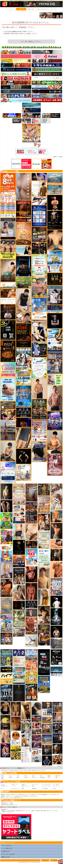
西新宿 (49, 776)
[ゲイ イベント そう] (26, 710)
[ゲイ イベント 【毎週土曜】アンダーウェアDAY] (31, 544)
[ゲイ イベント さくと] (8, 450)
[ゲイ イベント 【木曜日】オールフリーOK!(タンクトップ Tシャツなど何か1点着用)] (57, 706)
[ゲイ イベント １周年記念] (23, 437)
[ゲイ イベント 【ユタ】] (56, 569)
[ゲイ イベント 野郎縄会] (31, 625)
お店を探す (21, 9)
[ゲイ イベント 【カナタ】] (31, 532)
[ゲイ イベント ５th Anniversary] (8, 472)
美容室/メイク (4, 785)
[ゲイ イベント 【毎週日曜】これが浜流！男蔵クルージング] (37, 718)
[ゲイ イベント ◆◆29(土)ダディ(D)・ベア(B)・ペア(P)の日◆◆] (6, 506)
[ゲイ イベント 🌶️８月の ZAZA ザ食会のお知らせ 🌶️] (31, 512)
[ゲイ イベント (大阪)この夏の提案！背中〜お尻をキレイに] (55, 295)
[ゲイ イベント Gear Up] (19, 576)
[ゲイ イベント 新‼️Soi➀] (39, 287)
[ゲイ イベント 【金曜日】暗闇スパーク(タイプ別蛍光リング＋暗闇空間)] (39, 234)
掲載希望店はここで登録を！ (7, 803)
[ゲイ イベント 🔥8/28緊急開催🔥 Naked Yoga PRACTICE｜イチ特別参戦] (23, 335)
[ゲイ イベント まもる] (44, 614)
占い (2, 788)
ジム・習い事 (56, 784)
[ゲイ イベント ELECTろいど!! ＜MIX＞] (23, 396)
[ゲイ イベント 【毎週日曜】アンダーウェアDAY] (37, 745)
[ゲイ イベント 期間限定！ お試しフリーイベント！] (8, 405)
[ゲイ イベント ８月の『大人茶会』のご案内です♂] (39, 409)
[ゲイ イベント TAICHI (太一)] (47, 760)
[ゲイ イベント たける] (16, 723)
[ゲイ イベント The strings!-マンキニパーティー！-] (37, 752)
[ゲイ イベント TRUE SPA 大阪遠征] (55, 379)
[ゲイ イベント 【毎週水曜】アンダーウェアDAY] (37, 738)
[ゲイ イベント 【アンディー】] (56, 543)
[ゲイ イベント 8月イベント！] (55, 308)
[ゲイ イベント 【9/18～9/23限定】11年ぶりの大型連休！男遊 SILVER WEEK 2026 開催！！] (57, 738)
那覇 (2, 779)
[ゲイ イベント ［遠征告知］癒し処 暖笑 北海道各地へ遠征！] (55, 442)
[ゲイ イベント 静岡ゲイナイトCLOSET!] (56, 586)
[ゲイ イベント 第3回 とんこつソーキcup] (19, 675)
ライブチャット (56, 785)
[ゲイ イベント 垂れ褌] (19, 618)
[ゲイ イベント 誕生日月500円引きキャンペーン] (6, 606)
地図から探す (31, 9)
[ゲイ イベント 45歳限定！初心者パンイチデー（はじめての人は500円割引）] (19, 561)
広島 (49, 777)
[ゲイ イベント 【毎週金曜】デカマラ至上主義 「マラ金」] (8, 414)
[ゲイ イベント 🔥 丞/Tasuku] (37, 731)
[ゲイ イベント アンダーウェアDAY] (31, 604)
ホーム (10, 9)
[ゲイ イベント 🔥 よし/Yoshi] (47, 705)
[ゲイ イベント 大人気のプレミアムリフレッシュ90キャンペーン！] (39, 176)
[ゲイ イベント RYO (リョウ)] (55, 202)
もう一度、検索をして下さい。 (31, 41)
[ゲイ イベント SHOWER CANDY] (55, 420)
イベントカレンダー (52, 9)
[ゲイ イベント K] (26, 740)
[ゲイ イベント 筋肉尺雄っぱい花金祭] (8, 249)
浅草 (26, 776)
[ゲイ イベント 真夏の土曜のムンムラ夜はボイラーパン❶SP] (44, 634)
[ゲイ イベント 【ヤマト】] (56, 516)
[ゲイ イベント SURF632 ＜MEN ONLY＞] (6, 623)
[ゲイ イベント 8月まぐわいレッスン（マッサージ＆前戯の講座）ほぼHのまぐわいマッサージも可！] (19, 632)
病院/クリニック (25, 785)
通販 (23, 788)
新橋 (33, 776)
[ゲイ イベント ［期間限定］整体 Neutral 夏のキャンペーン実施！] (23, 300)
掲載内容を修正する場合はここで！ (9, 804)
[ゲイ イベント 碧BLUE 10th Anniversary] (23, 266)
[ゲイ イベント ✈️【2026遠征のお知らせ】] (26, 754)
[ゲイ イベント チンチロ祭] (8, 206)
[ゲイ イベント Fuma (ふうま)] (55, 320)
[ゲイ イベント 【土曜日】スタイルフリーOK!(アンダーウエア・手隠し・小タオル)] (6, 638)
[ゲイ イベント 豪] (56, 554)
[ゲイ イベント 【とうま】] (56, 501)
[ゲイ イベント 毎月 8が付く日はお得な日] (39, 248)
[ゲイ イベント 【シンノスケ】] (44, 597)
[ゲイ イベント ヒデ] (5, 708)
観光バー (24, 784)
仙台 (10, 776)
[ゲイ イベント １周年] (56, 657)
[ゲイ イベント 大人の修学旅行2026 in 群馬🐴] (31, 659)
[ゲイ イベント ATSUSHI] (39, 200)
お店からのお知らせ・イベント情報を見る (53, 766)
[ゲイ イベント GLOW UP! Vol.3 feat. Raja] (6, 536)
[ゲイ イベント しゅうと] (39, 388)
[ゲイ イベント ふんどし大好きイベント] (44, 489)
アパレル (14, 785)
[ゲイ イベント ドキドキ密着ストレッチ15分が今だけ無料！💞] (55, 220)
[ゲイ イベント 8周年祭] (31, 677)
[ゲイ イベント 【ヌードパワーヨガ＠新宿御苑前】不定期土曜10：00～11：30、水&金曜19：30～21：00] (8, 430)
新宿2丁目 (57, 776)
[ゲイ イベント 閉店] (44, 539)
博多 (56, 777)
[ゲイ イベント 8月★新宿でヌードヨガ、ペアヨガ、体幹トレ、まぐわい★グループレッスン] (31, 640)
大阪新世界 (42, 777)
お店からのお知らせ (41, 9)
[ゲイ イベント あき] (37, 708)
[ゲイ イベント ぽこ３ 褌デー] (44, 557)
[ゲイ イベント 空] (19, 531)
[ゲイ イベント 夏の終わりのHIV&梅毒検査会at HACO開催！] (31, 557)
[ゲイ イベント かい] (31, 591)
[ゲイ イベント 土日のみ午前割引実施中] (23, 250)
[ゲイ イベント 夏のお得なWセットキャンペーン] (23, 377)
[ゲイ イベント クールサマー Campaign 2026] (55, 340)
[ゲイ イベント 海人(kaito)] (23, 186)
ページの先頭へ (53, 860)
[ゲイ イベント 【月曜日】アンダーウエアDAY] (57, 717)
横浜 (2, 777)
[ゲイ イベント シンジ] (56, 530)
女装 (33, 785)
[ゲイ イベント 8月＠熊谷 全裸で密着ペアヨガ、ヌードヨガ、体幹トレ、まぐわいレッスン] (47, 739)
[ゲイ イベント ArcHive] (6, 520)
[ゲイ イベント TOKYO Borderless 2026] (39, 430)
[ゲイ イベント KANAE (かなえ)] (23, 456)
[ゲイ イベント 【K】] (5, 736)
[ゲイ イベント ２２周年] (6, 553)
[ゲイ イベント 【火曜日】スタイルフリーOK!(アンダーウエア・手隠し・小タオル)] (47, 728)
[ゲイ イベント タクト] (55, 398)
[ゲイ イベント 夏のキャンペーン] (39, 265)
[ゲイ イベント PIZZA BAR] (8, 351)
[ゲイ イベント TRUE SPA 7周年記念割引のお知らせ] (8, 389)
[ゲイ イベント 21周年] (31, 692)
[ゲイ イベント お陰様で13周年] (23, 282)
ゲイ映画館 (45, 788)
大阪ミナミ (34, 777)
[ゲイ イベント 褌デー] (55, 464)
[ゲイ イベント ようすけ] (16, 709)
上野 (18, 776)
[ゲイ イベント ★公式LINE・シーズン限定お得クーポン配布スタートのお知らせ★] (8, 369)
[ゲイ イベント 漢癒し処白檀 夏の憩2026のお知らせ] (23, 472)
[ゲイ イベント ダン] (6, 587)
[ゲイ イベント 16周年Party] (55, 261)
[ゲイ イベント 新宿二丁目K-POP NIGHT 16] (55, 183)
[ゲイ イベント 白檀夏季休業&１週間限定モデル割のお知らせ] (19, 514)
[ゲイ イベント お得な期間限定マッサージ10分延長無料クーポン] (23, 317)
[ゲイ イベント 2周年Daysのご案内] (8, 329)
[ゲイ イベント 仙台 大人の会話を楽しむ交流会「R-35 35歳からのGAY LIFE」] (16, 738)
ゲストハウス (35, 784)
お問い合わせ (45, 860)
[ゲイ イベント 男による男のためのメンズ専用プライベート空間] (39, 215)
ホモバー (3, 784)
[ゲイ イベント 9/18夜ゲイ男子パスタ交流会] (26, 726)
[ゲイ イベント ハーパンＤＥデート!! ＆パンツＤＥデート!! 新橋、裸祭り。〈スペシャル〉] (44, 504)
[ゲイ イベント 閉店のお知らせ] (19, 657)
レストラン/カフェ (47, 784)
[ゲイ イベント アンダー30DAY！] (23, 233)
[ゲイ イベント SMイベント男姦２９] (19, 605)
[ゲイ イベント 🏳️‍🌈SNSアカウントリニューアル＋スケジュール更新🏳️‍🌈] (39, 188)
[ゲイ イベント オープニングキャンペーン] (55, 278)
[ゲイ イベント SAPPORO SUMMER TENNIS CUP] (6, 692)
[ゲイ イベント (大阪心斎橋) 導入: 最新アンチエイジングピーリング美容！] (8, 228)
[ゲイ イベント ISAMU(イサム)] (56, 631)
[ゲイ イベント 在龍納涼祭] (23, 358)
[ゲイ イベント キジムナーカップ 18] (6, 657)
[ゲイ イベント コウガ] (8, 270)
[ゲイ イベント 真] (57, 748)
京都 (18, 777)
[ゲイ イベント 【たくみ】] (19, 592)
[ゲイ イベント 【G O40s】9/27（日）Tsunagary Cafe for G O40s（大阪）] (37, 759)
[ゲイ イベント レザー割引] (57, 727)
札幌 (2, 776)
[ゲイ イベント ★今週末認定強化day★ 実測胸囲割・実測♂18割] (23, 211)
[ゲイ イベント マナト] (44, 577)
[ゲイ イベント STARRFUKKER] (56, 616)
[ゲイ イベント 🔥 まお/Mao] (31, 612)
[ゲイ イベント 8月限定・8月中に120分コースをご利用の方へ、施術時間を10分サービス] (39, 367)
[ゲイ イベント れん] (6, 570)
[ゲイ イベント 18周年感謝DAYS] (56, 671)
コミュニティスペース (47, 786)
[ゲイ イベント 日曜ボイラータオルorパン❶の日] (57, 759)
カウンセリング (15, 788)
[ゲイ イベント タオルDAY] (23, 412)
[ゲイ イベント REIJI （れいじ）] (56, 601)
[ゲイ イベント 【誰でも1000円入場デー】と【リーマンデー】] (47, 720)
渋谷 (41, 776)
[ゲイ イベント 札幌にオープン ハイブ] (6, 675)
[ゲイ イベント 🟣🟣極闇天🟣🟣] (19, 547)
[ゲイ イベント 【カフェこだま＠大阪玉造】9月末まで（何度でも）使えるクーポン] (39, 308)
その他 (54, 788)
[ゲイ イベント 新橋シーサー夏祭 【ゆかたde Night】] (44, 522)
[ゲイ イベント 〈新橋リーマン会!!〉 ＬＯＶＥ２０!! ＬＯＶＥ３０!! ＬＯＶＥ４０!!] (55, 362)
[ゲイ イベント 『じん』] (6, 491)
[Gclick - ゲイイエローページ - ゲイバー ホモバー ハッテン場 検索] (10, 4)
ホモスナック (15, 784)
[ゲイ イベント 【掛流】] (5, 722)
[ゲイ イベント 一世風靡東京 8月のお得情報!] (39, 451)
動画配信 (34, 788)
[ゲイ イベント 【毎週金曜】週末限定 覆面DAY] (23, 422)
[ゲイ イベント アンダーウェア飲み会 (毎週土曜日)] (56, 643)
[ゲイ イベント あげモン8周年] (8, 183)
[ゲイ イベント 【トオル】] (31, 492)
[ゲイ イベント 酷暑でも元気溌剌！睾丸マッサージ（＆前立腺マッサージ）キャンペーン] (8, 293)
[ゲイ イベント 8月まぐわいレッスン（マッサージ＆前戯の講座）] (56, 488)
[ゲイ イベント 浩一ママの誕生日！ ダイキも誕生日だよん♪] (19, 494)
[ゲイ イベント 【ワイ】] (31, 574)
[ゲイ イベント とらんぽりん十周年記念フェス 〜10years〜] (16, 752)
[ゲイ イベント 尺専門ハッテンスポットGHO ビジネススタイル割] (39, 349)
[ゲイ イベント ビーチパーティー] (44, 684)
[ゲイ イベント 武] (8, 311)
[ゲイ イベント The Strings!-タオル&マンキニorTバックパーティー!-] (47, 712)
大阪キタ (27, 777)
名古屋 (10, 777)
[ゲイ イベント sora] (55, 240)
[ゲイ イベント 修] (47, 749)
